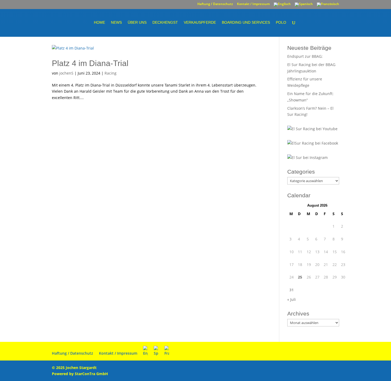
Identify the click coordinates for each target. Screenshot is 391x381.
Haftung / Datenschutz (215, 4)
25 (300, 277)
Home (99, 22)
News (116, 22)
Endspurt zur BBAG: (305, 56)
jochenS (66, 73)
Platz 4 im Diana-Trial (90, 63)
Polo (281, 22)
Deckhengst (165, 22)
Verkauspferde (200, 22)
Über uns (137, 22)
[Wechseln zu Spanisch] (304, 5)
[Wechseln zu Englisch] (282, 5)
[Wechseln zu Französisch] (328, 5)
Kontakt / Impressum (253, 4)
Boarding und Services (246, 22)
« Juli (291, 299)
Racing (111, 73)
